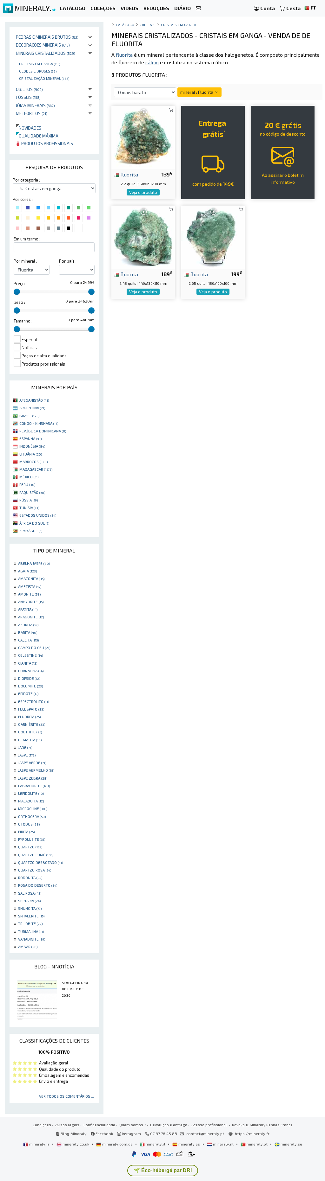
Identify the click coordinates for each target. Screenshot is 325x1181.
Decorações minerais (43, 45)
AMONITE (29, 594)
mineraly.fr (39, 1144)
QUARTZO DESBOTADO (40, 862)
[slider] (17, 292)
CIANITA (27, 663)
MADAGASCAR (35, 469)
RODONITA (30, 877)
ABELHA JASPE (34, 563)
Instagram (131, 1133)
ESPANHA (30, 438)
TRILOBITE (30, 923)
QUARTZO (30, 847)
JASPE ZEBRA (32, 778)
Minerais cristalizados (45, 53)
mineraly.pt (257, 1144)
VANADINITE (31, 939)
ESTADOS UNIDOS (37, 515)
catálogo (125, 24)
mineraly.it (155, 1144)
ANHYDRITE (30, 601)
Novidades (28, 128)
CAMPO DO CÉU (34, 647)
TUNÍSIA (29, 507)
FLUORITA (29, 716)
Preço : (20, 283)
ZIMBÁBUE (30, 530)
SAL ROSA (29, 893)
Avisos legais (67, 1124)
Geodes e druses (37, 71)
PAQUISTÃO (32, 492)
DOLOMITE (30, 686)
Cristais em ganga (39, 63)
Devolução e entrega (168, 1124)
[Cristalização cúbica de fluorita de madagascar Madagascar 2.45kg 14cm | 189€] (143, 236)
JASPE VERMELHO (36, 770)
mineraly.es (189, 1144)
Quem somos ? (132, 1124)
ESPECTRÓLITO (33, 701)
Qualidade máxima (37, 135)
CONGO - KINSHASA (38, 423)
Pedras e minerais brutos (47, 37)
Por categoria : (26, 179)
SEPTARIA (29, 900)
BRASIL (29, 415)
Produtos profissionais (46, 143)
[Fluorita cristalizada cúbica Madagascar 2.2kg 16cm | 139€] (143, 137)
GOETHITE (30, 732)
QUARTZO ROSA (34, 870)
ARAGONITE (31, 617)
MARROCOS (33, 461)
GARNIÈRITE (31, 724)
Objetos (29, 89)
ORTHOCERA (32, 816)
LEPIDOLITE (31, 793)
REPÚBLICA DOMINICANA (42, 431)
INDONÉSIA (32, 446)
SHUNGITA (30, 908)
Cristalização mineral (44, 78)
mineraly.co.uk (76, 1144)
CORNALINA (30, 670)
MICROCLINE (32, 808)
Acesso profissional (209, 1124)
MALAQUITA (31, 801)
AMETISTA (29, 586)
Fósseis (28, 97)
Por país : (67, 261)
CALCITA (28, 640)
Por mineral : (25, 261)
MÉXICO (28, 477)
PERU (27, 484)
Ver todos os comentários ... (66, 1096)
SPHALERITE (31, 916)
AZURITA (28, 624)
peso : (19, 302)
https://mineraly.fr (252, 1133)
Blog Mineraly (73, 1133)
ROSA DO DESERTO (37, 885)
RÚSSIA (28, 500)
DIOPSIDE (29, 678)
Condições (42, 1124)
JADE (25, 747)
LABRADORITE (34, 785)
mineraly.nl (223, 1144)
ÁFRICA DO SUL (34, 523)
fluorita (128, 174)
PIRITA (26, 831)
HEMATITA (30, 739)
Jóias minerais (35, 105)
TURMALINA (31, 931)
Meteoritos (31, 113)
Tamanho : (23, 320)
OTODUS (29, 824)
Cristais (148, 24)
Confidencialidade (99, 1124)
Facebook (104, 1133)
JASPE (27, 755)
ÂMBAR (27, 946)
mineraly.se (291, 1144)
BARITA (27, 632)
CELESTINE (30, 655)
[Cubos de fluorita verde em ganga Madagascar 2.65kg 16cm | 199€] (213, 236)
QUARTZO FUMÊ (35, 854)
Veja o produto (143, 192)
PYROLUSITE (31, 839)
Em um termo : (27, 238)
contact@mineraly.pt (205, 1133)
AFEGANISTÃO (34, 400)
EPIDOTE (28, 693)
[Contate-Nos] (198, 8)
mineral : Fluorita (197, 92)
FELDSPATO (31, 709)
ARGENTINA (32, 407)
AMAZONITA (31, 578)
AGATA (27, 571)
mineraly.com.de (117, 1144)
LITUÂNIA (30, 454)
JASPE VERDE (32, 762)
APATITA (27, 609)
